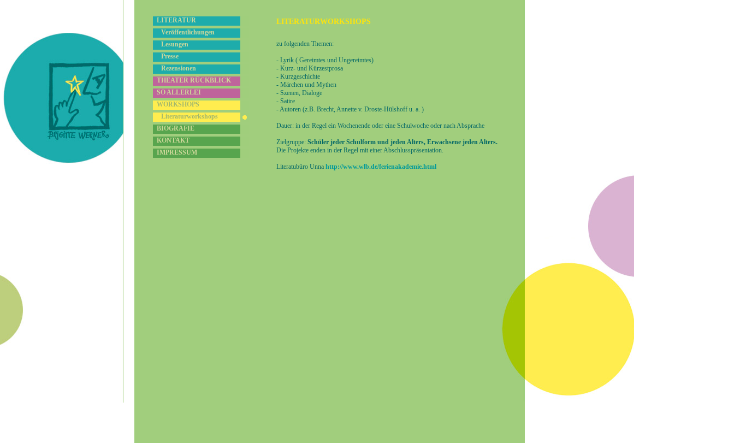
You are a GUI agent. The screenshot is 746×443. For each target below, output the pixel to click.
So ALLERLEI (179, 92)
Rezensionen (178, 68)
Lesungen (174, 44)
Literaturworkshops (189, 116)
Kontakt (173, 140)
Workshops (178, 104)
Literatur (176, 20)
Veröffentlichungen (188, 32)
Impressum (177, 152)
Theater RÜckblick (194, 80)
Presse (170, 56)
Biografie (175, 128)
